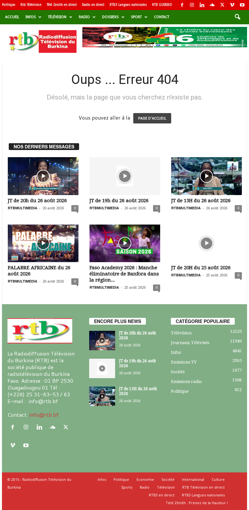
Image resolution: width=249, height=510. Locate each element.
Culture (218, 479)
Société (178, 371)
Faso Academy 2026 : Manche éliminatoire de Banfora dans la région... (124, 274)
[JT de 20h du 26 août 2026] (43, 176)
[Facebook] (182, 5)
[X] (222, 5)
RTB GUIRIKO (162, 4)
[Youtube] (242, 5)
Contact (161, 17)
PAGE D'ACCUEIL (152, 118)
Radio (84, 17)
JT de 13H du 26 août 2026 (201, 200)
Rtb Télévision (31, 4)
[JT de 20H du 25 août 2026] (206, 243)
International (193, 479)
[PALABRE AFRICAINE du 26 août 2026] (43, 243)
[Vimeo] (232, 5)
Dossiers (110, 17)
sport (136, 17)
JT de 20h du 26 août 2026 (37, 200)
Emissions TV (184, 362)
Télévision (57, 17)
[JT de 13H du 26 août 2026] (206, 176)
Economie (145, 479)
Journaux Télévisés (190, 342)
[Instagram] (192, 5)
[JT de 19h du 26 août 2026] (124, 176)
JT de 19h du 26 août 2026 (118, 200)
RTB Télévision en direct (203, 487)
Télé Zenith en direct (62, 4)
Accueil (12, 17)
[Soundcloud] (212, 5)
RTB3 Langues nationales (128, 4)
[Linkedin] (202, 5)
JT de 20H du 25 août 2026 (201, 268)
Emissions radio (186, 381)
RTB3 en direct (161, 495)
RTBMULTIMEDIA (22, 207)
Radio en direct (93, 4)
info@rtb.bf (44, 414)
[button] (237, 17)
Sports (126, 487)
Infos (31, 17)
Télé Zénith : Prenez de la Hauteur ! (197, 502)
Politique (8, 4)
